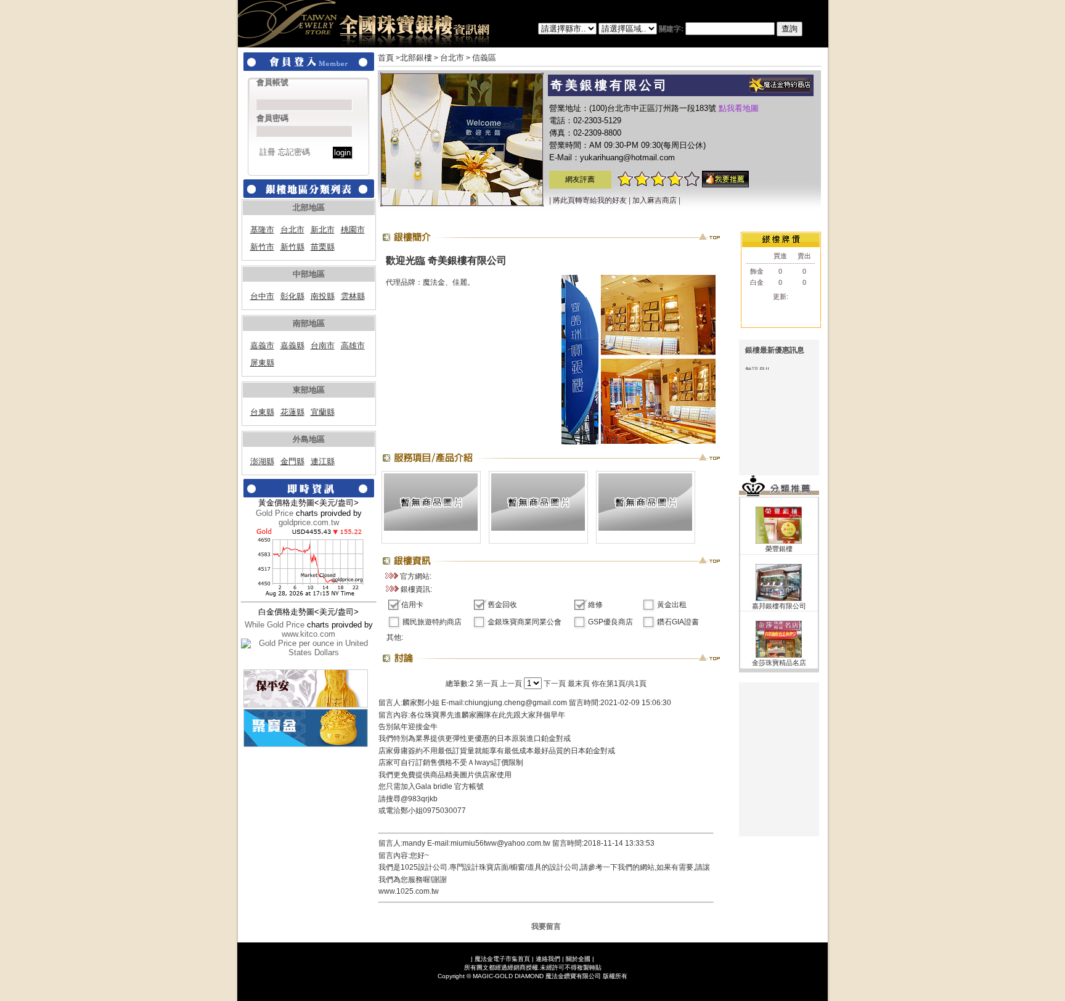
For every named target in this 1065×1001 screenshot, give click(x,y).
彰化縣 (292, 296)
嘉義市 (262, 345)
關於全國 (578, 958)
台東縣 (262, 412)
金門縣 (292, 461)
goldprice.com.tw (309, 522)
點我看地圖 (739, 108)
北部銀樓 (416, 57)
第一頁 (487, 683)
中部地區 (309, 274)
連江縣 (323, 461)
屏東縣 (262, 362)
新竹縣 (292, 246)
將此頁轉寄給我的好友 (590, 200)
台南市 (323, 345)
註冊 (267, 152)
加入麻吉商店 (654, 200)
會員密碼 (272, 118)
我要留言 (546, 926)
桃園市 (353, 229)
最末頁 (579, 683)
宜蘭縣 (323, 412)
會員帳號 (272, 82)
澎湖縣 (262, 461)
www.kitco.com (308, 634)
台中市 (262, 296)
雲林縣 (353, 296)
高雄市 (353, 345)
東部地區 (309, 389)
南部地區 (309, 323)
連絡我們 (548, 958)
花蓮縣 (292, 412)
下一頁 (555, 683)
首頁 (386, 57)
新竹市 (262, 246)
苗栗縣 (323, 246)
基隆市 (262, 229)
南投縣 (323, 296)
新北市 (323, 229)
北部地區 (309, 207)
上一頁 (511, 683)
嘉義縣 (292, 345)
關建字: (672, 29)
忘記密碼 (294, 152)
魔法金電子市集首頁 (502, 958)
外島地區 (309, 439)
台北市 (292, 229)
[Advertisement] (779, 759)
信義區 (484, 57)
